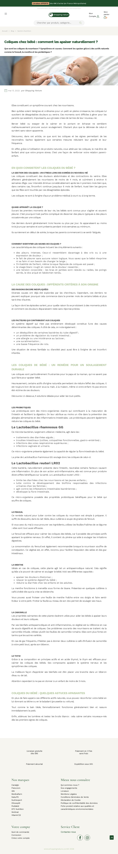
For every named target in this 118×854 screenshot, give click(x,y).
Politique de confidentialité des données (79, 803)
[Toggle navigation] (5, 13)
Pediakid (15, 806)
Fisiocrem (16, 788)
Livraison (65, 791)
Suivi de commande (20, 832)
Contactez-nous (68, 832)
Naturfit (15, 797)
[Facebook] (80, 838)
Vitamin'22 (16, 815)
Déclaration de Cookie (71, 800)
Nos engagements (69, 788)
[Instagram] (87, 838)
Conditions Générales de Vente (75, 797)
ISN (13, 791)
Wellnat (15, 812)
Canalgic (15, 785)
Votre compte (21, 827)
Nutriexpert (17, 800)
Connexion (16, 835)
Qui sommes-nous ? (70, 785)
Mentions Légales (69, 794)
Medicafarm (17, 794)
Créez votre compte (21, 838)
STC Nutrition (18, 809)
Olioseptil (16, 803)
